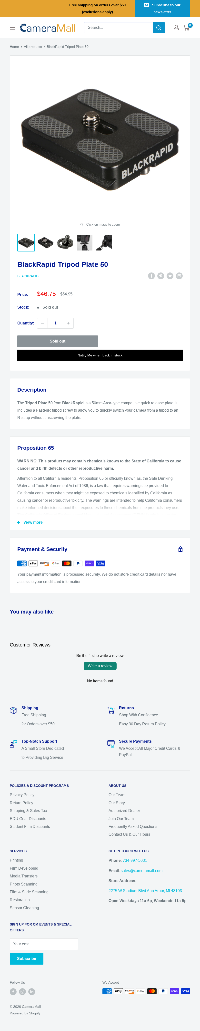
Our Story (117, 803)
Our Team (117, 795)
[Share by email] (179, 275)
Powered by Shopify (25, 1013)
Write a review (100, 666)
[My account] (176, 27)
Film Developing (24, 868)
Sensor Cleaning (24, 908)
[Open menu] (12, 28)
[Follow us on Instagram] (22, 991)
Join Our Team (121, 819)
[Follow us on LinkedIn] (31, 991)
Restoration (20, 900)
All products (33, 47)
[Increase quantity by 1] (68, 323)
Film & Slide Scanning (29, 892)
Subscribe (26, 959)
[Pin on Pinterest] (160, 275)
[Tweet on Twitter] (170, 275)
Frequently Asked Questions (133, 826)
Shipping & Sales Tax (28, 811)
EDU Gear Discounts (28, 819)
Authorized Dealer (124, 811)
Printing (16, 860)
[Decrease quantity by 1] (42, 323)
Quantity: (25, 323)
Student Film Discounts (30, 826)
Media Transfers (24, 876)
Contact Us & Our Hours (129, 834)
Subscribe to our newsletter (166, 8)
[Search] (159, 27)
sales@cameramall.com (141, 871)
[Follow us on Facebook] (13, 991)
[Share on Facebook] (151, 275)
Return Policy (21, 803)
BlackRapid (28, 276)
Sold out (57, 341)
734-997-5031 (135, 860)
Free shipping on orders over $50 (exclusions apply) (97, 8)
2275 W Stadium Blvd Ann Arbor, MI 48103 (145, 891)
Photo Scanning (24, 884)
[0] (186, 28)
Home (14, 47)
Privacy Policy (22, 795)
